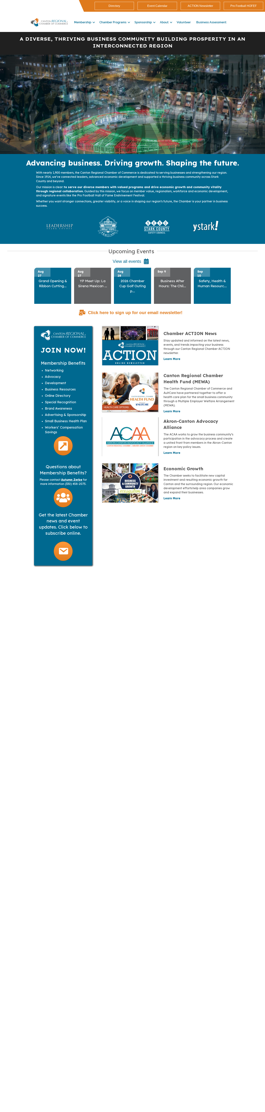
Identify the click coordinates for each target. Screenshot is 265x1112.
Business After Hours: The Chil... (172, 283)
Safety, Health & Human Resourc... (212, 283)
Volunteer (184, 22)
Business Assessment (211, 22)
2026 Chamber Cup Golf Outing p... (132, 286)
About (164, 22)
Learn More (172, 359)
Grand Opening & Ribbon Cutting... (53, 283)
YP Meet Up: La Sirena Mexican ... (92, 283)
